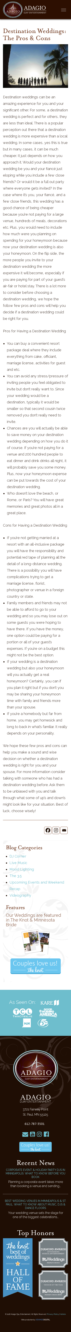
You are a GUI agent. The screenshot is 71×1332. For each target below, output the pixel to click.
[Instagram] (56, 830)
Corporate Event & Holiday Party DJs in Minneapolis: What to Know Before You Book (35, 1173)
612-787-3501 (35, 1124)
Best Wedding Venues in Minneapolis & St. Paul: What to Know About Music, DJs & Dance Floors (35, 1204)
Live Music (18, 863)
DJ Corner (17, 856)
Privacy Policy (53, 1314)
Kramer (43, 1320)
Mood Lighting (21, 869)
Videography (20, 895)
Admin (63, 1314)
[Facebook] (47, 830)
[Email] (64, 830)
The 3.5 (15, 876)
